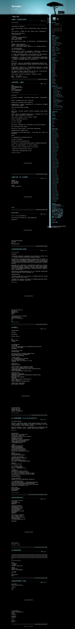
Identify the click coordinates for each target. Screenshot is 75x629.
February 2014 (54, 130)
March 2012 (54, 142)
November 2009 (54, 179)
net (53, 104)
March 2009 (54, 190)
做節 (53, 209)
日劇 (60, 213)
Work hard (60, 208)
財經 (54, 217)
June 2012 (54, 138)
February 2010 (54, 175)
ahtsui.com (14, 430)
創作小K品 (60, 209)
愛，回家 (53, 51)
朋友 (53, 67)
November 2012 (54, 135)
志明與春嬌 (58, 91)
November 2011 (54, 147)
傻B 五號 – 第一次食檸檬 (20, 177)
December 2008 (54, 194)
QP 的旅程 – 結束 (59, 105)
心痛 (60, 212)
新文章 (53, 66)
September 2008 (54, 198)
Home (14, 16)
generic (54, 96)
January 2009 (54, 193)
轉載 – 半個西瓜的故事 (19, 19)
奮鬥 (55, 212)
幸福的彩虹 (54, 54)
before (54, 95)
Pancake (53, 113)
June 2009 (54, 186)
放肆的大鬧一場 (54, 55)
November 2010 (54, 163)
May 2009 (53, 187)
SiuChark (53, 122)
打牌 (56, 213)
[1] (24, 626)
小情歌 (58, 92)
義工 (53, 78)
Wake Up (57, 208)
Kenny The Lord (54, 119)
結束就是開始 (58, 94)
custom (54, 90)
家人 (53, 62)
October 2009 (54, 181)
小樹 (58, 212)
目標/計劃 (44, 494)
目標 (62, 214)
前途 (57, 209)
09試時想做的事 (56, 204)
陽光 (59, 217)
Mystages (16, 6)
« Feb (53, 33)
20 (53, 99)
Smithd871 (55, 88)
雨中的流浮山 (60, 88)
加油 (54, 210)
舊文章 (53, 79)
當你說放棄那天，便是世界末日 (57, 43)
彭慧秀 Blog (54, 115)
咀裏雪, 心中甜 (54, 39)
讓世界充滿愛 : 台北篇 (19, 581)
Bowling (53, 205)
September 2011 (54, 150)
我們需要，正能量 (18, 82)
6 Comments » (44, 551)
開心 (56, 217)
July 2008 (53, 201)
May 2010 (53, 171)
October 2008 (54, 197)
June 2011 (53, 154)
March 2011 (54, 158)
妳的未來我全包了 (18, 497)
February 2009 (54, 191)
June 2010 (54, 170)
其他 (53, 59)
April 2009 (53, 189)
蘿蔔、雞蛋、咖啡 (59, 95)
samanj (54, 91)
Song (54, 208)
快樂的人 (15, 327)
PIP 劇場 (53, 114)
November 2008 (54, 195)
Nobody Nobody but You (56, 42)
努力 (57, 210)
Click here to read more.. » (15, 322)
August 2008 (54, 199)
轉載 (46, 79)
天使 (57, 90)
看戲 (53, 216)
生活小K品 (57, 214)
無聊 (53, 70)
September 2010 (54, 166)
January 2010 (54, 177)
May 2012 (53, 139)
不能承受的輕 (17, 550)
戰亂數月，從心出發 (55, 50)
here (16, 282)
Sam (54, 87)
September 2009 (54, 182)
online (54, 94)
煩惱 (53, 71)
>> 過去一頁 (31, 626)
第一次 (56, 216)
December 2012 (54, 134)
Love (54, 206)
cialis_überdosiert (56, 109)
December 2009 (54, 178)
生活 (53, 74)
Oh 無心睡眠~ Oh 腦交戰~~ (56, 53)
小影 (53, 123)
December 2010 (54, 162)
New (56, 206)
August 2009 (54, 183)
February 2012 (54, 143)
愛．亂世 (53, 46)
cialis (54, 100)
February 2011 (54, 159)
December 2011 (54, 146)
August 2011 (54, 151)
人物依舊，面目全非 (59, 87)
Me (17, 16)
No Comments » (44, 83)
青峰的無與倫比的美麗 (19, 249)
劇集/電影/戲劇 (40, 494)
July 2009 (53, 185)
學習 (56, 212)
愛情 (45, 547)
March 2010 (54, 174)
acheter (54, 92)
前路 (55, 209)
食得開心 (53, 126)
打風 (58, 213)
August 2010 (54, 167)
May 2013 (53, 131)
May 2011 (53, 155)
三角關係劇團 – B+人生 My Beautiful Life (25, 418)
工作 (53, 63)
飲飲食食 (53, 83)
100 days (15, 212)
